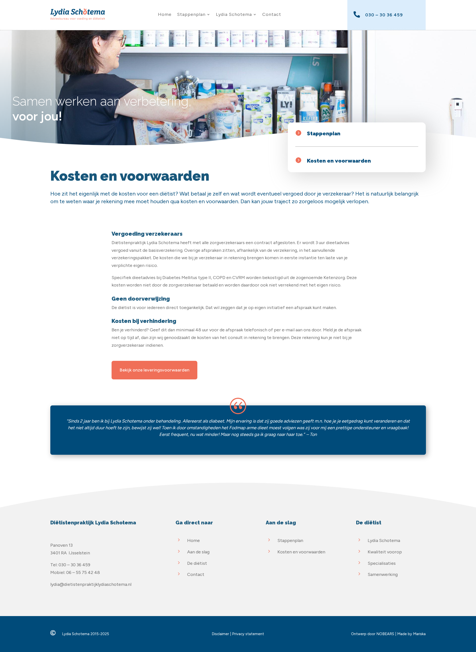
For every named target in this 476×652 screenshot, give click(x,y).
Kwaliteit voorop (385, 552)
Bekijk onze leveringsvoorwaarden (154, 370)
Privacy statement (248, 634)
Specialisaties (382, 563)
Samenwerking (383, 574)
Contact (271, 14)
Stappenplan (191, 14)
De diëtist (197, 563)
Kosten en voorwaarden (339, 160)
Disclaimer (220, 634)
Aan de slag (198, 552)
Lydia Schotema (234, 14)
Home (165, 14)
